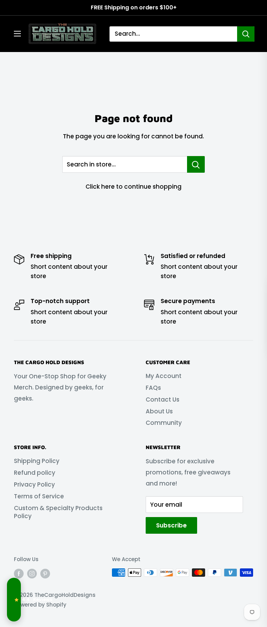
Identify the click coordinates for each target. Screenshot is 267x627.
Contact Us (162, 399)
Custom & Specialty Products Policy (58, 512)
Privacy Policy (34, 484)
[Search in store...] (196, 164)
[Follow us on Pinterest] (45, 573)
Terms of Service (39, 496)
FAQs (153, 388)
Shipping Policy (36, 461)
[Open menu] (17, 33)
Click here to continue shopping (133, 186)
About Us (159, 411)
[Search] (245, 34)
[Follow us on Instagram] (32, 573)
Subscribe (171, 525)
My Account (163, 376)
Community (164, 423)
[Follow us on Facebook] (19, 573)
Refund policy (34, 473)
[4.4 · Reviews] (14, 599)
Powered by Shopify (40, 604)
